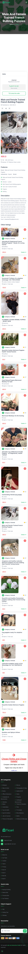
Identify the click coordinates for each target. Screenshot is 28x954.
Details (23, 252)
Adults (18, 816)
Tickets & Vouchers (21, 804)
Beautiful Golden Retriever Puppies (13, 705)
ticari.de (4, 875)
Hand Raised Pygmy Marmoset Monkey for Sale (11, 381)
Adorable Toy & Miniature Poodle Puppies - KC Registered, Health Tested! (12, 453)
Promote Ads (5, 895)
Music (3, 804)
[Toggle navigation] (26, 2)
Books (4, 791)
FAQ (3, 909)
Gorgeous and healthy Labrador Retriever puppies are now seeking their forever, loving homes (13, 562)
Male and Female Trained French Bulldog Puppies (12, 526)
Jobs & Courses (6, 816)
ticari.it (3, 872)
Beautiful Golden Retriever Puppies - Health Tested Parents (13, 351)
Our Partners (5, 898)
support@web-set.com (10, 844)
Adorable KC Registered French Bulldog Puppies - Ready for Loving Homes (13, 243)
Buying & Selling (6, 889)
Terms (4, 863)
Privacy (4, 866)
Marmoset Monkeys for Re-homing (13, 415)
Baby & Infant (5, 788)
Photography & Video (21, 788)
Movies (18, 785)
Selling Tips (5, 912)
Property (18, 797)
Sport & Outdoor (6, 813)
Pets (17, 807)
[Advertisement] (14, 49)
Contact (4, 860)
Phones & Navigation (7, 819)
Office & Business (6, 794)
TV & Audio (19, 810)
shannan (14, 80)
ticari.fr (4, 878)
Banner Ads (5, 892)
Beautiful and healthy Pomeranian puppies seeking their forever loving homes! (13, 599)
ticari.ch (4, 869)
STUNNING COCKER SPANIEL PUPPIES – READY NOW (13, 320)
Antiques (4, 785)
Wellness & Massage (21, 819)
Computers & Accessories (5, 798)
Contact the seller (15, 93)
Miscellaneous (20, 813)
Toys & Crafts (5, 810)
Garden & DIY (19, 791)
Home (11, 24)
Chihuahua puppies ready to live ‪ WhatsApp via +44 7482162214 (12, 664)
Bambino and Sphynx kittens (11, 732)
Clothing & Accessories (18, 801)
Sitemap (4, 915)
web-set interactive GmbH (14, 945)
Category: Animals (10, 238)
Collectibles (5, 807)
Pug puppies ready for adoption (12, 632)
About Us (4, 855)
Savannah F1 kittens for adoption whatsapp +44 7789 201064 (12, 279)
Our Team (4, 858)
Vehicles (4, 802)
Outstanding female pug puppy (12, 494)
